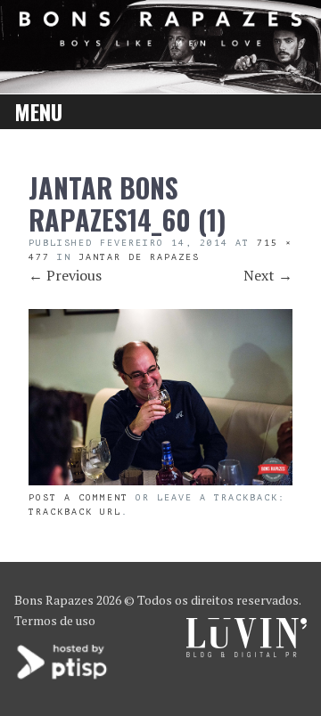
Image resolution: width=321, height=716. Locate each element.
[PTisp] (63, 677)
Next (267, 275)
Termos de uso (54, 620)
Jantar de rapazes (139, 257)
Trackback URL (75, 512)
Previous (65, 275)
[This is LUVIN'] (246, 652)
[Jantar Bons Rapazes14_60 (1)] (160, 480)
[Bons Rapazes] (160, 40)
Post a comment (78, 497)
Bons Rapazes (54, 599)
